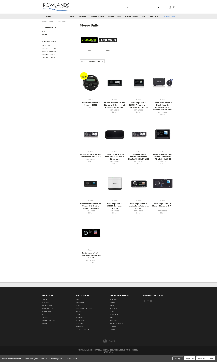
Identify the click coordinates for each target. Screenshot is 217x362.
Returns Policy (98, 16)
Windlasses (80, 326)
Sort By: (84, 61)
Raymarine (113, 300)
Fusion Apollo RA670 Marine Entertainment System (139, 205)
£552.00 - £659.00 (48, 54)
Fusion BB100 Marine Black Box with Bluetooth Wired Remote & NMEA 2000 (162, 106)
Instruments (80, 317)
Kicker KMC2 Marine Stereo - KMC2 (91, 103)
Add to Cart (91, 87)
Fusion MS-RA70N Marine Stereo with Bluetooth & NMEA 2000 (138, 156)
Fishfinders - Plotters (84, 309)
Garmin (112, 303)
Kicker (44, 34)
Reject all (190, 358)
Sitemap (45, 323)
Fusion (44, 31)
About (72, 16)
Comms (78, 314)
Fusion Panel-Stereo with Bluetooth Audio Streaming (114, 156)
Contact (83, 16)
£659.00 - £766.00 (48, 57)
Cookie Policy (131, 16)
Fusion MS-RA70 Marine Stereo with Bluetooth (90, 155)
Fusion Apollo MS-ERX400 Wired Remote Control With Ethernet (139, 104)
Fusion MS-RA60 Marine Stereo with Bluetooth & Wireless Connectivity (115, 104)
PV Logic (113, 326)
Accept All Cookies (206, 358)
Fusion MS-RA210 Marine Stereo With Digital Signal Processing (90, 205)
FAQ (143, 16)
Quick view (90, 78)
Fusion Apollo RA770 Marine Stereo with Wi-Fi (162, 205)
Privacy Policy (115, 16)
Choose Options (114, 87)
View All (112, 329)
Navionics (113, 309)
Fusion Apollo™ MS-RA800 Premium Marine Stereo (90, 255)
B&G (111, 317)
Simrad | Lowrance (116, 323)
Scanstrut (114, 314)
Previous (211, 355)
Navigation (80, 303)
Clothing (79, 323)
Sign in (45, 320)
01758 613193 (169, 16)
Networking (80, 320)
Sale (77, 300)
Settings (177, 358)
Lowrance (113, 320)
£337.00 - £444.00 (49, 49)
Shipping (154, 16)
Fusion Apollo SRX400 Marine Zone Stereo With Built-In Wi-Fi (162, 156)
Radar (78, 311)
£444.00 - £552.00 (49, 51)
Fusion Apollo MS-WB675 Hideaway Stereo (115, 205)
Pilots (78, 306)
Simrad (112, 311)
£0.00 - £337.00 (47, 46)
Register (53, 320)
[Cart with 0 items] (174, 7)
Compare (90, 82)
